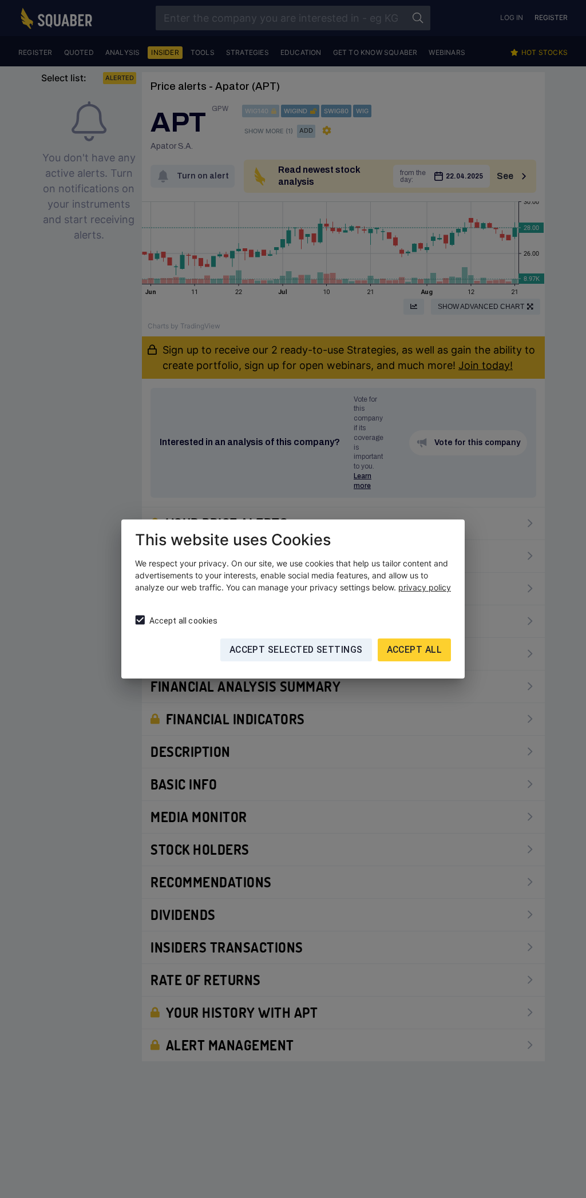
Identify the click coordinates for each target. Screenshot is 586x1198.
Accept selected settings (296, 649)
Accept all (414, 649)
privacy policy (424, 587)
